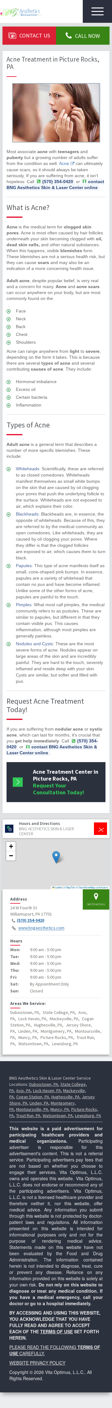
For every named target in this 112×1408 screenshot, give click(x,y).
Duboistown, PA (43, 1084)
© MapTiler (70, 887)
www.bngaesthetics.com (41, 928)
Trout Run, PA (28, 1115)
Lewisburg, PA (88, 1115)
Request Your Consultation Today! (65, 782)
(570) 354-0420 (30, 920)
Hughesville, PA (65, 1097)
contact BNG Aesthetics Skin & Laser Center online (55, 184)
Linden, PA (39, 1103)
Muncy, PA (59, 1109)
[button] (56, 857)
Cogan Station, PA (32, 1097)
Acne (64, 163)
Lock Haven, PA (47, 1090)
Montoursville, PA (32, 1109)
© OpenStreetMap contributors (92, 887)
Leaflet (58, 887)
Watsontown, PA (58, 1115)
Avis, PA (23, 1090)
